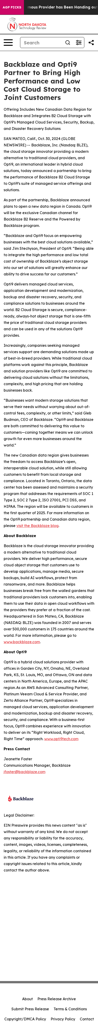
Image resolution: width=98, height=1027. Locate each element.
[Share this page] (91, 42)
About (27, 999)
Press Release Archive (56, 999)
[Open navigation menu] (8, 42)
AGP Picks (12, 7)
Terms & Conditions (70, 1009)
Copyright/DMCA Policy (25, 1019)
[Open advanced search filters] (78, 42)
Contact (87, 1019)
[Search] (67, 42)
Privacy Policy (63, 1019)
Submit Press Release (30, 1009)
